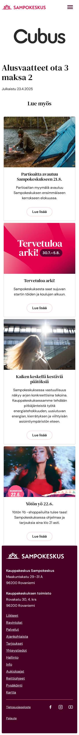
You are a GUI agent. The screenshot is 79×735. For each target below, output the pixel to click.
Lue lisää (39, 211)
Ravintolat (14, 622)
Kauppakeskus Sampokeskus (24, 6)
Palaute (11, 718)
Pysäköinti (14, 685)
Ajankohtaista (17, 636)
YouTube (70, 707)
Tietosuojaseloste (18, 707)
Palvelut (12, 629)
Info (9, 664)
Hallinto (12, 657)
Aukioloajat (15, 671)
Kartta (11, 692)
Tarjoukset (14, 643)
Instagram (60, 707)
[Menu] (70, 7)
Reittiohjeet (15, 678)
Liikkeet (12, 615)
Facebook (50, 707)
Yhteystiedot (16, 650)
